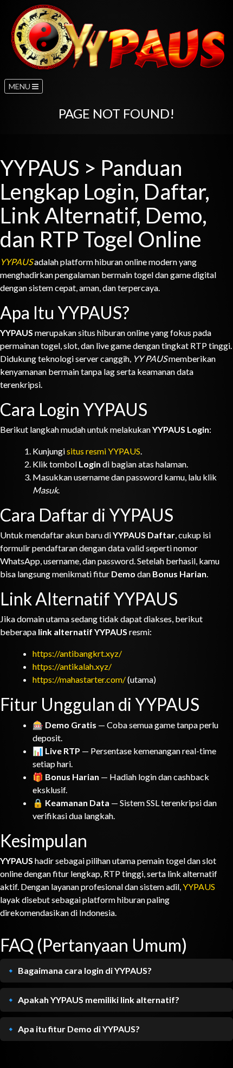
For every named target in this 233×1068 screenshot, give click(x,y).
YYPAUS (16, 261)
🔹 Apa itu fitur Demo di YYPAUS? (72, 1029)
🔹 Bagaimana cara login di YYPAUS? (78, 970)
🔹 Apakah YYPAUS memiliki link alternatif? (92, 999)
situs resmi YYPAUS (103, 451)
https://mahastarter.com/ (79, 679)
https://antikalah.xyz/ (72, 666)
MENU (20, 86)
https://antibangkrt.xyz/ (77, 653)
